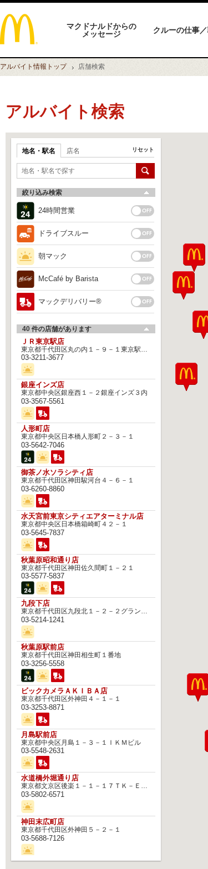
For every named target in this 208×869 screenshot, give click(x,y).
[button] (183, 285)
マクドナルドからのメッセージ (101, 30)
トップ (33, 66)
